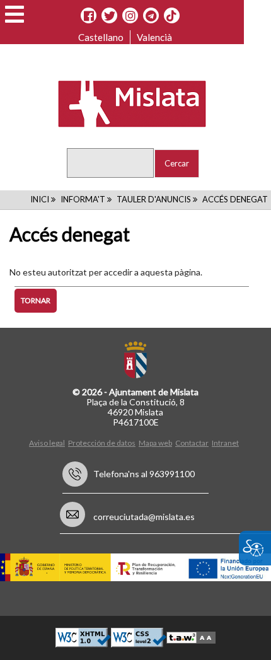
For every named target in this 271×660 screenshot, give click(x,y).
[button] (14, 14)
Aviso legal (47, 443)
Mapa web (155, 443)
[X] (109, 16)
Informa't (83, 199)
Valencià (154, 37)
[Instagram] (130, 16)
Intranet (225, 443)
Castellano (101, 37)
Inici (39, 199)
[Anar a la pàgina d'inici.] (124, 103)
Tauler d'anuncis (154, 199)
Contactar (192, 443)
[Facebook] (88, 16)
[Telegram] (151, 16)
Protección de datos (102, 443)
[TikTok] (171, 16)
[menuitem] (48, 442)
